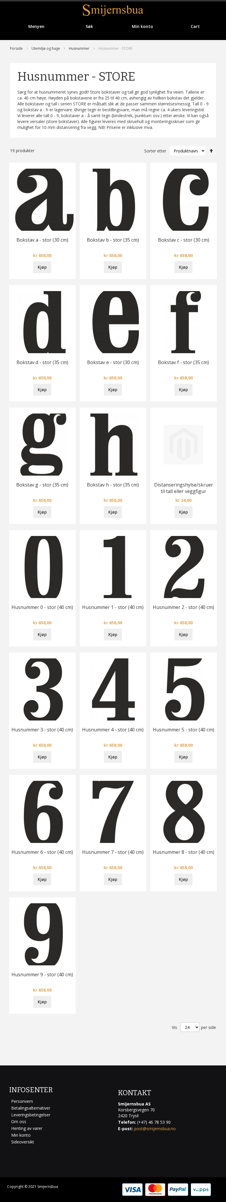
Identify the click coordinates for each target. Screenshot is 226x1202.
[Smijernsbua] (113, 10)
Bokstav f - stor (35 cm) (183, 362)
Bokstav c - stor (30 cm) (183, 240)
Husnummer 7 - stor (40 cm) (113, 852)
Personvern (22, 1101)
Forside (16, 48)
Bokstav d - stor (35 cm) (42, 362)
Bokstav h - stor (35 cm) (113, 485)
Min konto (21, 1135)
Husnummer (79, 48)
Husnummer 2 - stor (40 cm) (183, 607)
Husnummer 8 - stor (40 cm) (183, 852)
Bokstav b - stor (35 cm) (113, 240)
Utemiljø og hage (45, 48)
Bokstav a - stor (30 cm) (42, 240)
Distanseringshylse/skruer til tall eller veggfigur (183, 488)
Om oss (18, 1121)
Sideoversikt (22, 1142)
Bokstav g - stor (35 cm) (42, 485)
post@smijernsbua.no (155, 1128)
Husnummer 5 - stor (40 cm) (183, 729)
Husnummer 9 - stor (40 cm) (42, 974)
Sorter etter (155, 151)
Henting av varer (26, 1128)
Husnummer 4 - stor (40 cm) (113, 729)
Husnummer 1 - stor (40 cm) (113, 607)
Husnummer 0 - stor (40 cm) (42, 607)
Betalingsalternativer (30, 1108)
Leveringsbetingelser (30, 1115)
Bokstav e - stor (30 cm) (113, 362)
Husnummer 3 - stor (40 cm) (42, 729)
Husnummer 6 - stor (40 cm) (42, 852)
